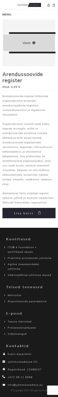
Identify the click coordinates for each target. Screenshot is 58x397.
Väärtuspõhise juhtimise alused (29, 274)
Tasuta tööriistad (20, 321)
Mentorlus (14, 295)
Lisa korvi (24, 213)
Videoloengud (17, 333)
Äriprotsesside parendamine (27, 301)
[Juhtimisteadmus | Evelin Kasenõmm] (29, 4)
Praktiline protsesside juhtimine (30, 258)
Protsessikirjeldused (22, 327)
